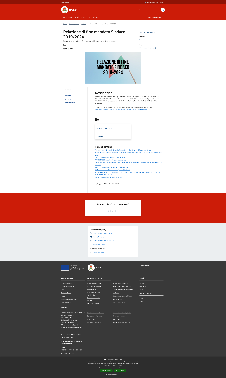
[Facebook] (146, 10)
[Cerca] (163, 10)
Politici (63, 296)
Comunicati (142, 286)
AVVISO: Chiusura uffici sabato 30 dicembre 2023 (111, 167)
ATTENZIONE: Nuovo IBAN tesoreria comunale (110, 160)
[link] (124, 97)
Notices (83, 24)
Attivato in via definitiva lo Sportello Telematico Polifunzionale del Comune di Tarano (123, 150)
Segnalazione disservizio (94, 316)
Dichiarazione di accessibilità (121, 322)
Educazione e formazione (120, 283)
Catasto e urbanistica (93, 298)
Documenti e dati (66, 302)
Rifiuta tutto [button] (120, 370)
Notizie (141, 283)
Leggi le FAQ (91, 319)
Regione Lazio (65, 2)
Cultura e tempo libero (94, 286)
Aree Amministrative (67, 286)
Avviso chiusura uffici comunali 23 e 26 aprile (110, 157)
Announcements (74, 24)
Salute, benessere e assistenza (122, 296)
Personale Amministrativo (69, 299)
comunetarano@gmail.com (74, 327)
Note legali (116, 319)
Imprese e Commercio (93, 292)
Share (141, 32)
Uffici (62, 290)
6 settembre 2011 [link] (124, 97)
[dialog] (113, 367)
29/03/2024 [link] (99, 103)
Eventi (141, 302)
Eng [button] (161, 2)
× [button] (224, 358)
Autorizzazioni (117, 299)
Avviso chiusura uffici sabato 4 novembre (109, 177)
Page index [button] (68, 90)
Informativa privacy (119, 316)
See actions (150, 32)
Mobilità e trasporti (93, 303)
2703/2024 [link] (101, 101)
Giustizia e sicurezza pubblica (122, 286)
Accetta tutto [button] (106, 370)
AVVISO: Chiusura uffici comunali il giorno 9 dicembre (112, 170)
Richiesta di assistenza (94, 322)
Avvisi (141, 290)
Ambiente (116, 293)
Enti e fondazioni (66, 293)
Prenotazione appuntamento (95, 313)
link (130, 367)
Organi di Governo (66, 283)
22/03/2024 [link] (133, 99)
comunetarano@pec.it (71, 325)
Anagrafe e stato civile (94, 283)
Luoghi (141, 298)
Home (65, 24)
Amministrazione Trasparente (122, 313)
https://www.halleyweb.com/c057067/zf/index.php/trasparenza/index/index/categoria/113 (122, 109)
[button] (112, 375)
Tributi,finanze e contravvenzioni (123, 290)
